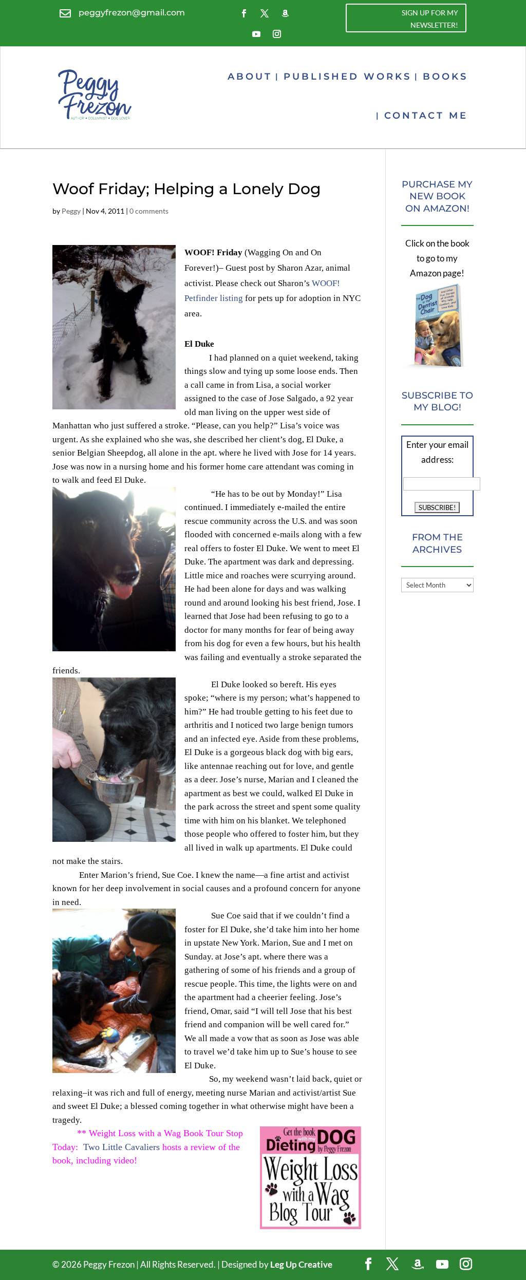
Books (445, 76)
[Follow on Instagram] (277, 34)
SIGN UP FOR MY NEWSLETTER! (430, 18)
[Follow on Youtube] (256, 34)
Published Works (347, 76)
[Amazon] (417, 1264)
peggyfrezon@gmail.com (132, 12)
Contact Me (426, 115)
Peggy (71, 210)
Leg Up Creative (301, 1264)
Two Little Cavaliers (121, 1147)
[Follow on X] (264, 13)
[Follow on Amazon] (285, 13)
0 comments (148, 210)
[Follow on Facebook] (244, 13)
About (250, 76)
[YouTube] (442, 1264)
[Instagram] (466, 1264)
